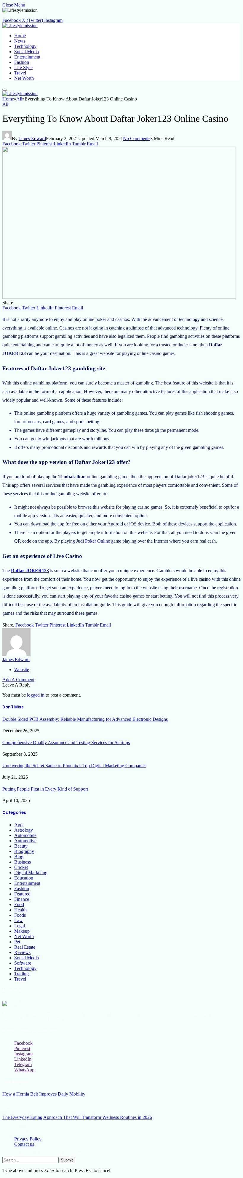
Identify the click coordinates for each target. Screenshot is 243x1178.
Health (20, 909)
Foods (20, 915)
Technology (25, 46)
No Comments (136, 138)
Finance (21, 899)
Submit (67, 1160)
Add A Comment (18, 679)
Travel (20, 72)
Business (22, 861)
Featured (22, 893)
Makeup (22, 931)
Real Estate (24, 947)
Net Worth (24, 78)
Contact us (24, 1144)
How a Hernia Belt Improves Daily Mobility (43, 1093)
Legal (19, 925)
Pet (17, 941)
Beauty (21, 845)
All (5, 104)
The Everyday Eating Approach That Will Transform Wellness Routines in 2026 (77, 1117)
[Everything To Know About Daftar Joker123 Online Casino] (119, 297)
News (19, 40)
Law (18, 920)
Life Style (23, 67)
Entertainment (27, 56)
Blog (18, 856)
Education (23, 877)
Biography (24, 851)
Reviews (22, 952)
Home (20, 35)
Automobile (25, 835)
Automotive (25, 840)
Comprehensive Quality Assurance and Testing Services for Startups (66, 742)
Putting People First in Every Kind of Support (45, 788)
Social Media (26, 51)
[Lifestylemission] (20, 25)
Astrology (23, 830)
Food (19, 904)
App (18, 824)
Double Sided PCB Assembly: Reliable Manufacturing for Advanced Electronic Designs (85, 719)
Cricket (21, 867)
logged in (35, 694)
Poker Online (97, 540)
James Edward (32, 138)
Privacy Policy (27, 1138)
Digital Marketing (30, 872)
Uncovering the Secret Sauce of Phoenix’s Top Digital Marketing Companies (74, 765)
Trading (21, 973)
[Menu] (4, 90)
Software (22, 963)
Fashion (21, 62)
